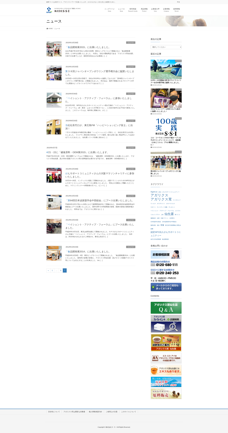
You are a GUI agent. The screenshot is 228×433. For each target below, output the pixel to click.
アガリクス (159, 195)
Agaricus (154, 192)
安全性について (54, 412)
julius (160, 192)
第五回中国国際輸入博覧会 (173, 225)
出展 (158, 218)
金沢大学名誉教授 (156, 239)
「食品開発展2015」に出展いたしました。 (88, 47)
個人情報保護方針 (95, 412)
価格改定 (153, 218)
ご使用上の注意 (111, 412)
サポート (153, 207)
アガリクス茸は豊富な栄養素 (74, 412)
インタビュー (177, 200)
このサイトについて (128, 412)
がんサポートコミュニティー (170, 192)
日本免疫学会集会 (156, 221)
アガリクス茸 (161, 199)
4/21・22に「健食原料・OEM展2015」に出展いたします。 (77, 152)
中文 (178, 2)
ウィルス (153, 203)
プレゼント (171, 207)
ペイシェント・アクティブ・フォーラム (162, 210)
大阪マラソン (164, 218)
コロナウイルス (170, 203)
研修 (162, 225)
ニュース (131, 42)
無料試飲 (153, 225)
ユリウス (177, 210)
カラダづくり (161, 203)
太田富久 (172, 218)
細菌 (152, 228)
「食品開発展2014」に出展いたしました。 (88, 251)
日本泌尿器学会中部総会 (169, 221)
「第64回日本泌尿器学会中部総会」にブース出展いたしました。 (99, 200)
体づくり (177, 214)
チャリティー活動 (162, 207)
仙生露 (169, 214)
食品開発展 (165, 239)
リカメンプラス (155, 214)
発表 (158, 225)
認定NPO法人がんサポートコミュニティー (166, 234)
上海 (162, 214)
